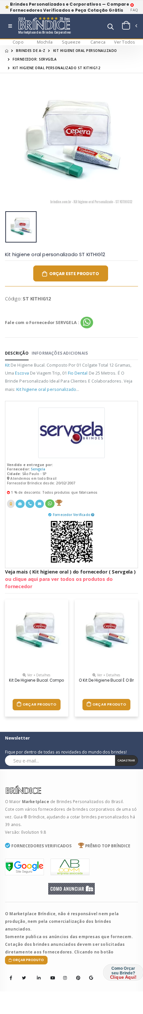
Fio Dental (78, 373)
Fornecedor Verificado (72, 514)
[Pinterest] (76, 973)
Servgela (38, 469)
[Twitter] (24, 978)
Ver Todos (124, 42)
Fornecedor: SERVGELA (35, 59)
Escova (22, 373)
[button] (110, 27)
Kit (7, 365)
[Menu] (10, 26)
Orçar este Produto (74, 273)
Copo (18, 42)
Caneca (97, 42)
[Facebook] (11, 978)
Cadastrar (126, 760)
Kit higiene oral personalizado (85, 50)
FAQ (134, 9)
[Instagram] (63, 973)
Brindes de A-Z (30, 50)
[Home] (6, 50)
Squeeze (71, 42)
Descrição (17, 353)
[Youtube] (50, 973)
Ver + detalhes (38, 675)
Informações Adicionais (60, 353)
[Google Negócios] (89, 973)
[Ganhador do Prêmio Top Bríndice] (59, 503)
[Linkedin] (37, 973)
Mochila (45, 42)
